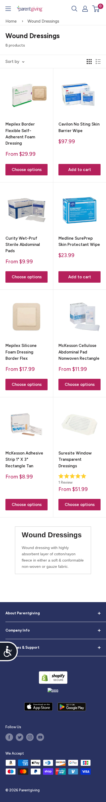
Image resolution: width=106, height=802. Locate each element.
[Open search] (74, 9)
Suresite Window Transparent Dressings (75, 459)
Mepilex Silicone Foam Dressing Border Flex (21, 352)
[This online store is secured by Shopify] (53, 677)
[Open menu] (8, 9)
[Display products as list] (98, 61)
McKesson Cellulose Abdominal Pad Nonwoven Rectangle (78, 352)
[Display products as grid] (89, 61)
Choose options (27, 169)
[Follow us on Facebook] (9, 737)
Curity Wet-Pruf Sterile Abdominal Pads (22, 245)
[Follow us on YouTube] (40, 737)
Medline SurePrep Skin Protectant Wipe (79, 241)
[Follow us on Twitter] (19, 737)
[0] (96, 8)
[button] (95, 8)
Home (11, 21)
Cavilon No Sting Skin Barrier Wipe (78, 127)
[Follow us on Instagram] (30, 737)
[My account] (85, 9)
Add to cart (79, 169)
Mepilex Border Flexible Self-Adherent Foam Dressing (20, 134)
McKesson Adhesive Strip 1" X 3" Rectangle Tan (24, 459)
